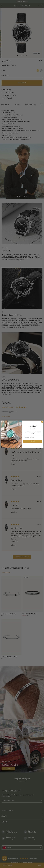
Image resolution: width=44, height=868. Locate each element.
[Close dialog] (42, 422)
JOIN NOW (33, 441)
